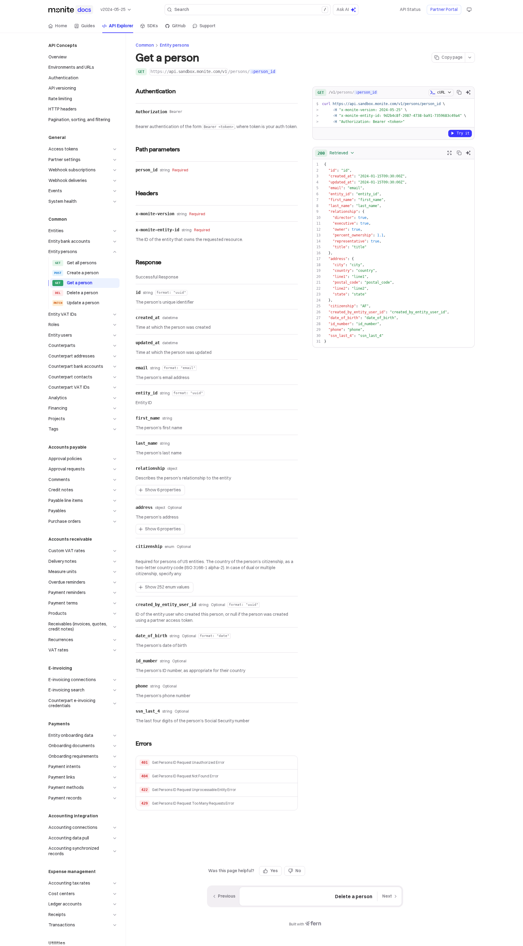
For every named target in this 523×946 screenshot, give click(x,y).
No (298, 870)
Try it (463, 133)
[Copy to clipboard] (459, 92)
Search (250, 9)
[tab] (58, 26)
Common (145, 45)
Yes (274, 870)
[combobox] (336, 153)
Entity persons (174, 45)
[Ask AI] (468, 92)
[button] (217, 763)
